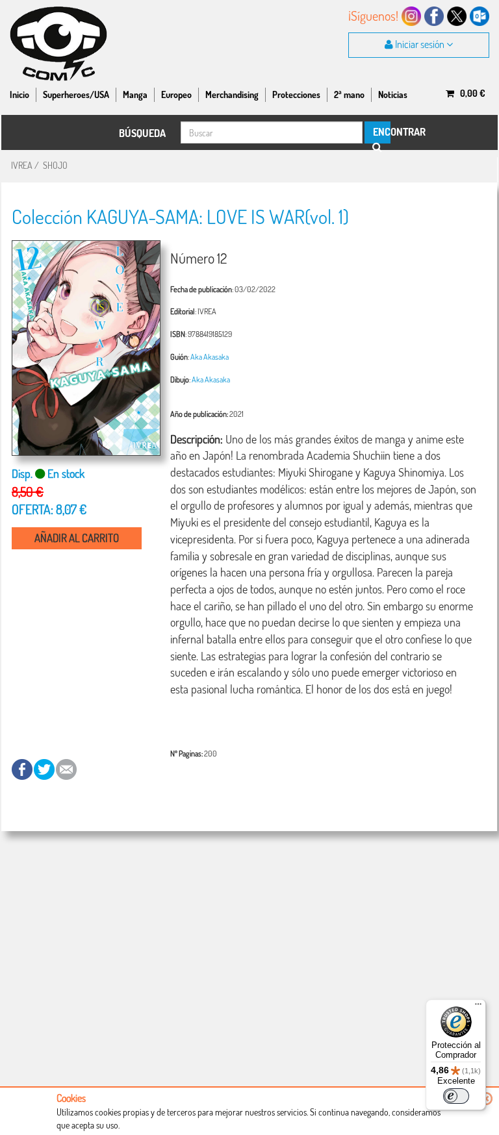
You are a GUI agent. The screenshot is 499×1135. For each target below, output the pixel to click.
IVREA (21, 165)
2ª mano (349, 94)
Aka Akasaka (209, 356)
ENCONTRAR (380, 131)
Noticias (392, 94)
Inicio (19, 94)
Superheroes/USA (76, 94)
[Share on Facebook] (23, 768)
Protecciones (296, 94)
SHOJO (55, 165)
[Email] (66, 768)
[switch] (456, 1096)
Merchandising (232, 94)
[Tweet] (45, 768)
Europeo (176, 94)
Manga (135, 94)
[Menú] (478, 1007)
